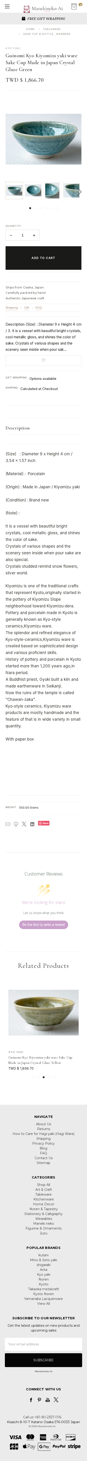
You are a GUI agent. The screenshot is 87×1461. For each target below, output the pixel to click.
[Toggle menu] (6, 6)
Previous (6, 192)
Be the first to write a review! (44, 924)
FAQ (38, 307)
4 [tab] (46, 208)
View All (43, 1304)
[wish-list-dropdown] (43, 360)
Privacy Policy (43, 1143)
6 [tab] (57, 208)
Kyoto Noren (43, 1294)
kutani (43, 1255)
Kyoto (43, 1284)
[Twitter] (24, 824)
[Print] (16, 824)
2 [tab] (35, 208)
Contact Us (44, 1158)
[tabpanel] (15, 190)
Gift (26, 307)
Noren (44, 1279)
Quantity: (14, 226)
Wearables (43, 1219)
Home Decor (43, 1204)
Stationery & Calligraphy (43, 1214)
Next (79, 192)
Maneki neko (43, 1223)
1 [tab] (30, 208)
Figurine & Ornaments (43, 1228)
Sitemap (43, 1163)
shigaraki (44, 1265)
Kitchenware (43, 1199)
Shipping (12, 307)
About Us (43, 1124)
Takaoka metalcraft (43, 1289)
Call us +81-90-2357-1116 (42, 1417)
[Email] (8, 824)
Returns (43, 1129)
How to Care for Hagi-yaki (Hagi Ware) (43, 1134)
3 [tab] (41, 208)
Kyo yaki (43, 1274)
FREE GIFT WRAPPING (45, 18)
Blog (43, 1148)
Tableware (43, 1194)
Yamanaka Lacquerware (43, 1299)
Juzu (43, 1233)
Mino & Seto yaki (43, 1260)
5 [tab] (51, 208)
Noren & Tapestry (43, 1209)
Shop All (43, 1185)
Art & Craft (43, 1190)
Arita (43, 1270)
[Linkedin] (32, 824)
